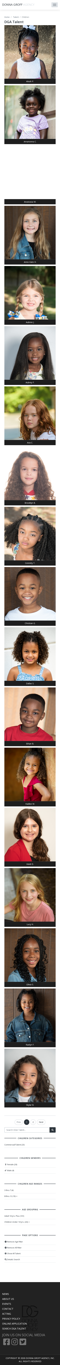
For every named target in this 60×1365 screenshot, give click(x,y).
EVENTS (6, 1304)
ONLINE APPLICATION (14, 1323)
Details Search (13, 1259)
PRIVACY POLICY (11, 1318)
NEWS (5, 1294)
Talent (16, 17)
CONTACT (7, 1308)
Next (41, 1122)
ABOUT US (8, 1299)
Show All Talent (14, 1253)
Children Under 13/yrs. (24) (16, 1222)
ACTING (6, 1313)
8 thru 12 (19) (9, 1196)
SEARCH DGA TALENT (14, 1328)
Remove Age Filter (15, 1241)
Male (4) (10, 1170)
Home (7, 17)
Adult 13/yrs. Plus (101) (14, 1216)
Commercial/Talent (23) (14, 1144)
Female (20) (12, 1164)
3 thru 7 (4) (8, 1190)
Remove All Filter (14, 1247)
